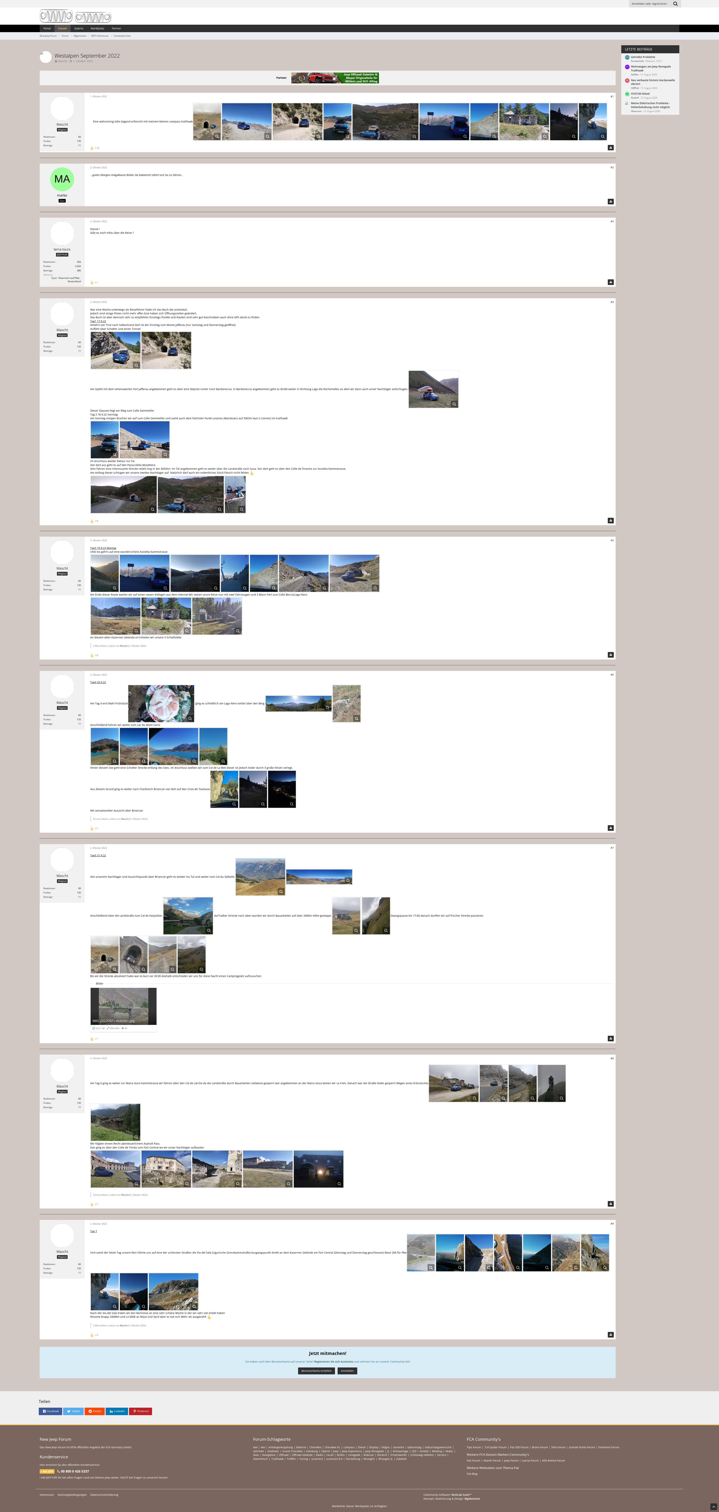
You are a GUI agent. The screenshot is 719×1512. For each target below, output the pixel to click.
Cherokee (315, 1447)
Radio (319, 1455)
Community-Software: (447, 1494)
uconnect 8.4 (334, 1459)
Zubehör (401, 1459)
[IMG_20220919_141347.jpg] (524, 122)
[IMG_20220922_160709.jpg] (115, 1169)
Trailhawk (277, 1459)
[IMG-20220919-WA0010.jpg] (104, 573)
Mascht (62, 61)
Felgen (386, 1447)
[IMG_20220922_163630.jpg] (166, 1169)
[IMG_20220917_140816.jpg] (115, 350)
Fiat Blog (472, 1474)
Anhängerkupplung (281, 1447)
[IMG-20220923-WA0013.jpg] (421, 1253)
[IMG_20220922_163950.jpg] (217, 1169)
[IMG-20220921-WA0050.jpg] (133, 955)
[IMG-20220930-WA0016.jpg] (224, 789)
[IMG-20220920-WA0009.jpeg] (161, 704)
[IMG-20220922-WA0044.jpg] (115, 1122)
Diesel (362, 1447)
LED (414, 1451)
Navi (256, 1455)
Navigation (269, 1455)
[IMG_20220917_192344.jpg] (433, 389)
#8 (612, 1058)
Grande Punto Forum (582, 1447)
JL (388, 1451)
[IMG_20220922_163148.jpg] (267, 1169)
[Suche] (675, 3)
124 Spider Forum (495, 1447)
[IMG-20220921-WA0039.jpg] (376, 916)
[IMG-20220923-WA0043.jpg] (595, 1253)
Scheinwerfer (398, 1455)
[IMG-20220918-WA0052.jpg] (235, 495)
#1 (612, 96)
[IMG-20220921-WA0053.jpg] (162, 955)
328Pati (635, 88)
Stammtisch (260, 1459)
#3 (612, 221)
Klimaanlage (400, 1451)
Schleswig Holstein (422, 1455)
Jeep (336, 1451)
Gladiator (273, 1451)
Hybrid (325, 1451)
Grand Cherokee (292, 1451)
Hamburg (312, 1451)
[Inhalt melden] (611, 148)
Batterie (301, 1447)
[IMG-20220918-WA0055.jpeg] (123, 495)
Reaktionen (49, 136)
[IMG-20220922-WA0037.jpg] (493, 1083)
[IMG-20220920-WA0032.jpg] (346, 704)
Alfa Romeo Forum (553, 1460)
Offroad (284, 1455)
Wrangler (369, 1459)
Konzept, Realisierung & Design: (452, 1498)
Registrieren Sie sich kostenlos (333, 1361)
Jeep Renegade (374, 1451)
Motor (449, 1451)
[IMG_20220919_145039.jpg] (115, 616)
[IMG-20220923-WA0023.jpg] (537, 1253)
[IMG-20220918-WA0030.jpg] (337, 122)
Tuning (303, 1459)
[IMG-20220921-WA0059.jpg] (191, 955)
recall (330, 1455)
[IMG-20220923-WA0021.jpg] (450, 1253)
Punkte (47, 141)
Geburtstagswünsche (438, 1447)
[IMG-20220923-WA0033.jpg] (592, 122)
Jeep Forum (511, 1460)
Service (441, 1455)
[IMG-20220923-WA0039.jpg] (173, 1292)
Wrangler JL (385, 1459)
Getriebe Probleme (643, 57)
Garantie (398, 1447)
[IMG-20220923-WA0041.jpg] (566, 1253)
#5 (612, 540)
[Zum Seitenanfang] (713, 1506)
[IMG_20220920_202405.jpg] (282, 789)
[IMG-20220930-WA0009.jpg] (207, 122)
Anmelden (347, 1371)
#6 (612, 674)
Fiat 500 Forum (519, 1447)
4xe (263, 1447)
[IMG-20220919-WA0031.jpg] (234, 573)
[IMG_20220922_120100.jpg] (453, 1083)
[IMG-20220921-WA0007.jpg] (260, 877)
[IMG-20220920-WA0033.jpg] (213, 746)
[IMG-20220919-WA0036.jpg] (484, 122)
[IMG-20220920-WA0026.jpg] (104, 746)
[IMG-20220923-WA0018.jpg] (508, 1253)
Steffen (634, 74)
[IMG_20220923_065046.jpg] (318, 1169)
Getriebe (258, 1451)
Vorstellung (353, 1459)
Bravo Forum (540, 1447)
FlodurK (635, 97)
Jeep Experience (352, 1451)
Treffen (291, 1459)
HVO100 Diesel (640, 93)
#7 (612, 847)
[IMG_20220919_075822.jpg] (195, 573)
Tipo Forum (474, 1447)
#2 (612, 167)
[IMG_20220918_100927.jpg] (144, 440)
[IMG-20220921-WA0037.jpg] (188, 916)
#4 (612, 302)
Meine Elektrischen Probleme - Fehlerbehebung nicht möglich (650, 105)
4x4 (255, 1447)
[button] (50, 1411)
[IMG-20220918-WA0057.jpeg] (385, 122)
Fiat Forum (473, 1460)
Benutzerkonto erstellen (316, 1371)
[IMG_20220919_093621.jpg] (354, 573)
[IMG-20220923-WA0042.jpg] (479, 1253)
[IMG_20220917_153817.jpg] (247, 122)
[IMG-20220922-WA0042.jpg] (522, 1083)
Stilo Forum (558, 1447)
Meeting (437, 1451)
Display (373, 1447)
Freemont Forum (608, 1447)
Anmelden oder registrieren (649, 3)
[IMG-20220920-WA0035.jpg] (173, 746)
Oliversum (636, 111)
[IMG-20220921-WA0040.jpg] (346, 916)
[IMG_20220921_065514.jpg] (564, 122)
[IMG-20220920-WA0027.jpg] (133, 746)
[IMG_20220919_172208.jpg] (217, 616)
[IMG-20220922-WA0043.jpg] (551, 1083)
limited (424, 1451)
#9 (612, 1223)
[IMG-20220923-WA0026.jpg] (133, 1292)
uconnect (317, 1459)
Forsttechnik (637, 61)
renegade (354, 1455)
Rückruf (382, 1455)
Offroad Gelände (302, 1455)
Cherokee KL (332, 1447)
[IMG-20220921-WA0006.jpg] (319, 877)
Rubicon (369, 1455)
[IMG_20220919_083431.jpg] (303, 573)
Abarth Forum (492, 1460)
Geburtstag (414, 1447)
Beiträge (47, 145)
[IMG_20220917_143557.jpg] (297, 122)
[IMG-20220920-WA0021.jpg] (298, 703)
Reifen (341, 1455)
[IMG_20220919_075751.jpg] (444, 122)
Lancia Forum (530, 1460)
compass (349, 1447)
